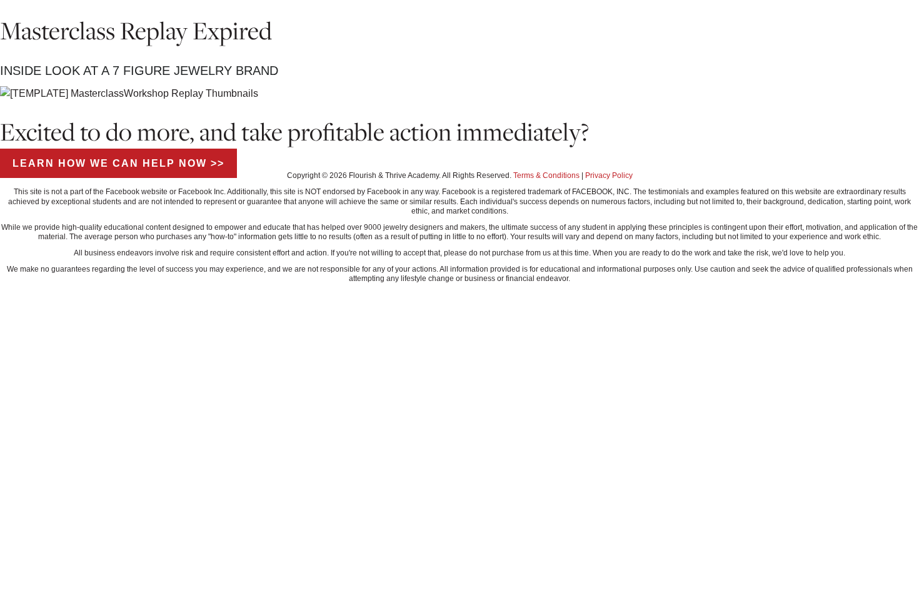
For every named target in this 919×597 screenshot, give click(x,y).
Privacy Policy (609, 175)
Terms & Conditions (546, 175)
